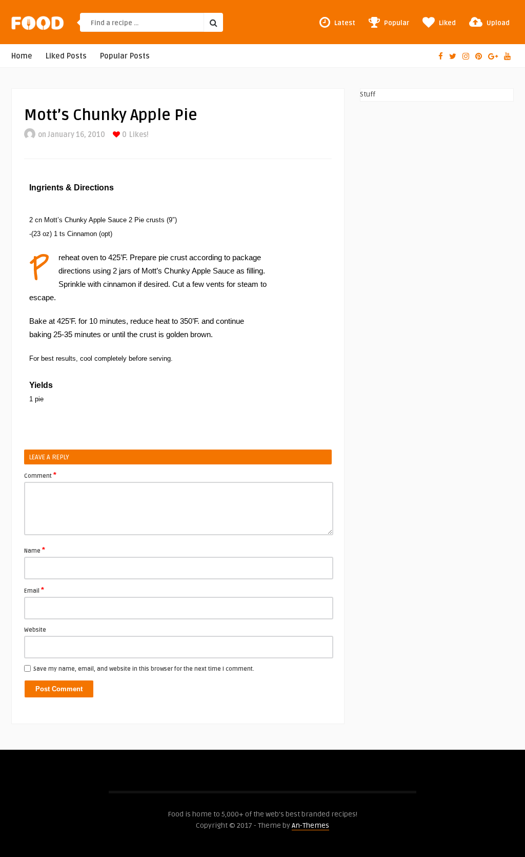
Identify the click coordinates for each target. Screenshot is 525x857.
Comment (40, 475)
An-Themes (310, 825)
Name (34, 550)
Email (34, 590)
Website (35, 630)
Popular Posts (125, 56)
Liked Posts (66, 56)
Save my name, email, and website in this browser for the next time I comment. (143, 669)
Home (21, 56)
